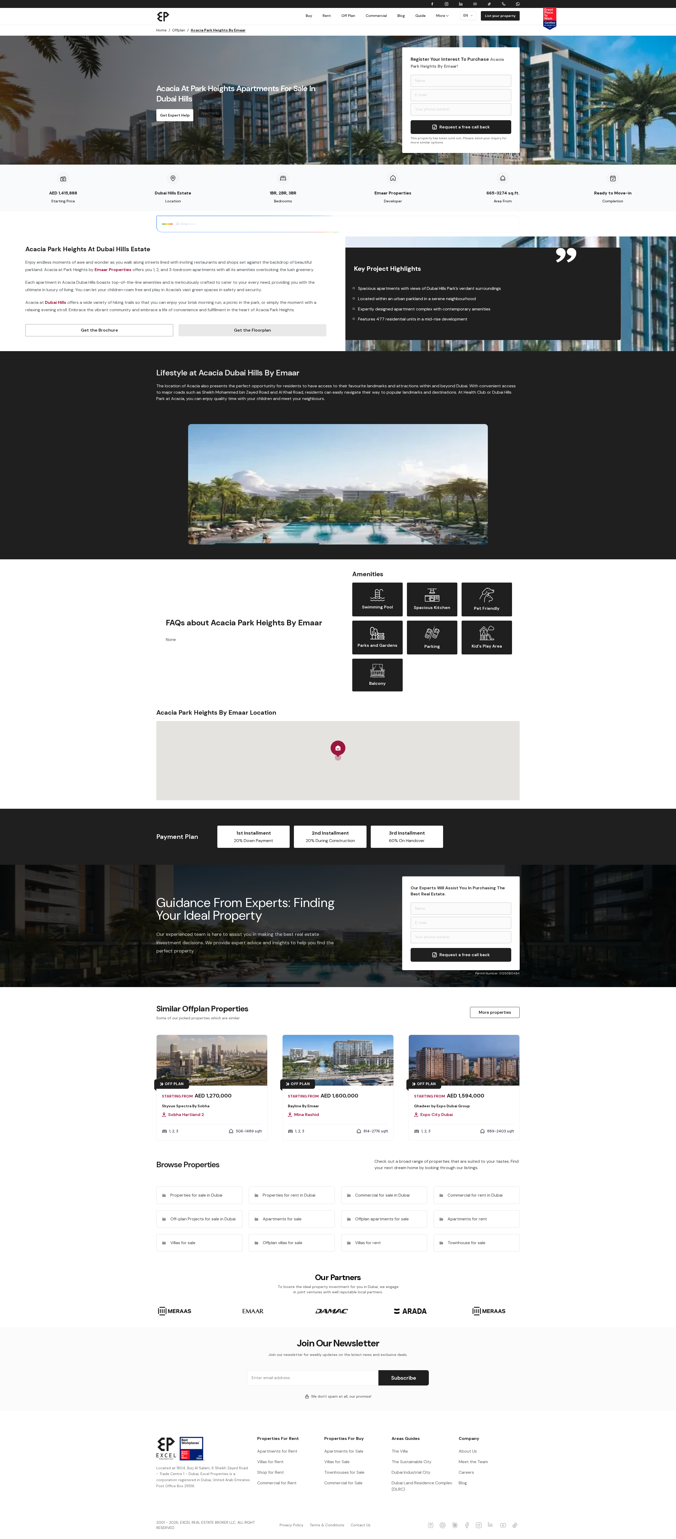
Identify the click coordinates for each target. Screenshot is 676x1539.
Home (163, 30)
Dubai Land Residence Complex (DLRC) (422, 1486)
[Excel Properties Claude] (455, 1525)
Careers (466, 1472)
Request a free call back (464, 127)
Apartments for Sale (343, 1451)
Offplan (180, 30)
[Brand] (163, 16)
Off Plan (348, 15)
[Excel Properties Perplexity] (431, 1525)
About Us (468, 1451)
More (440, 15)
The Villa (400, 1451)
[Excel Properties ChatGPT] (443, 1525)
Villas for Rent (270, 1461)
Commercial (376, 15)
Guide (420, 15)
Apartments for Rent (277, 1451)
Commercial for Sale (343, 1483)
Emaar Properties (392, 193)
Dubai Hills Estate (173, 193)
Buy (309, 15)
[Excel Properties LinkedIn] (492, 1525)
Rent (327, 15)
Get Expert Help (175, 115)
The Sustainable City (411, 1461)
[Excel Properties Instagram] (479, 1525)
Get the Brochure (99, 330)
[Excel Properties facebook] (468, 1525)
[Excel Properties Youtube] (504, 1525)
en (465, 15)
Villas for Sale (337, 1461)
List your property (500, 16)
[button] (338, 751)
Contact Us (360, 1525)
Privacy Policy (291, 1525)
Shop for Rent (270, 1472)
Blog (401, 15)
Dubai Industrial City (411, 1472)
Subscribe (403, 1377)
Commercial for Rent (277, 1483)
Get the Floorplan (252, 330)
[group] (174, 1311)
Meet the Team (473, 1461)
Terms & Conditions (327, 1525)
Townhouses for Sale (344, 1472)
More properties (495, 1012)
